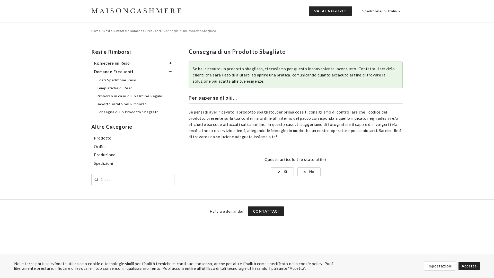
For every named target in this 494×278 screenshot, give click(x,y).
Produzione (105, 154)
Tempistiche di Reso (114, 88)
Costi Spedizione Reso (116, 80)
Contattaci (266, 211)
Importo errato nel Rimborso (121, 104)
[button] (282, 171)
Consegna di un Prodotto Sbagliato (127, 112)
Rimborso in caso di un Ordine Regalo (129, 96)
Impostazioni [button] (440, 266)
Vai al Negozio (330, 11)
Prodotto (103, 138)
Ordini (100, 146)
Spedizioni (103, 163)
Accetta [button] (469, 266)
